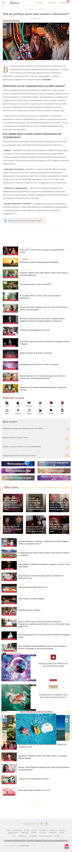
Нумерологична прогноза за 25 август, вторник (19, 455)
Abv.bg (8, 830)
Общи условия (25, 845)
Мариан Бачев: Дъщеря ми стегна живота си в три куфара (22, 428)
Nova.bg (34, 830)
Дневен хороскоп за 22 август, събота (16, 437)
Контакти (57, 836)
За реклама (32, 836)
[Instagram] (46, 824)
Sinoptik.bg (62, 830)
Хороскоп (51, 3)
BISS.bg (61, 832)
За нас (14, 836)
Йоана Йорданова (14, 653)
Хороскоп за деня (13, 397)
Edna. (14, 3)
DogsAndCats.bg (13, 832)
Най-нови (38, 3)
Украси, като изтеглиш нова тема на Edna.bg (36, 712)
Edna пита (11, 487)
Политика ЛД (22, 836)
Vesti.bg (26, 830)
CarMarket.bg (52, 832)
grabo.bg (23, 281)
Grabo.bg (34, 832)
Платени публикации (36, 9)
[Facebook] (41, 824)
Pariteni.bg (42, 832)
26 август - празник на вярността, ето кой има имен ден (22, 446)
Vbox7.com (53, 830)
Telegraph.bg (24, 832)
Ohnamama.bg (17, 830)
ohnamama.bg (34, 259)
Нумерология (64, 3)
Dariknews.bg (43, 830)
